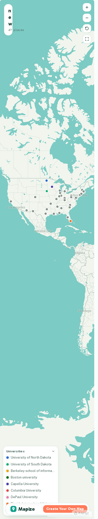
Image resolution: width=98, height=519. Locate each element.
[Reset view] (87, 28)
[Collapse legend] (53, 451)
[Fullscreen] (87, 39)
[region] (47, 259)
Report (83, 512)
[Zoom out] (87, 18)
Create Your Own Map (65, 509)
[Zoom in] (87, 7)
